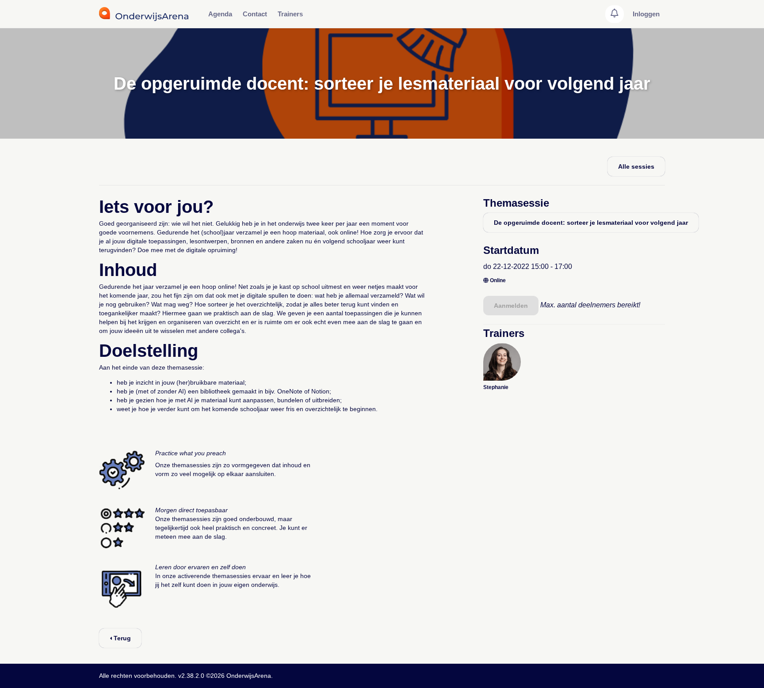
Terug (121, 638)
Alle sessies (636, 166)
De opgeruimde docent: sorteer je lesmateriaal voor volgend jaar (591, 222)
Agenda (220, 14)
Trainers (290, 14)
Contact (255, 14)
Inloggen (646, 14)
